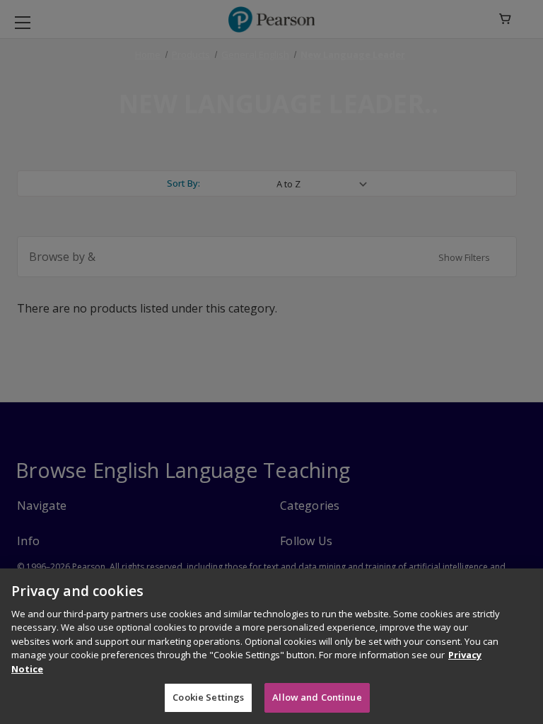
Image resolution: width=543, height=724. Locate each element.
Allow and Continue (316, 697)
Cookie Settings (208, 697)
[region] (271, 646)
